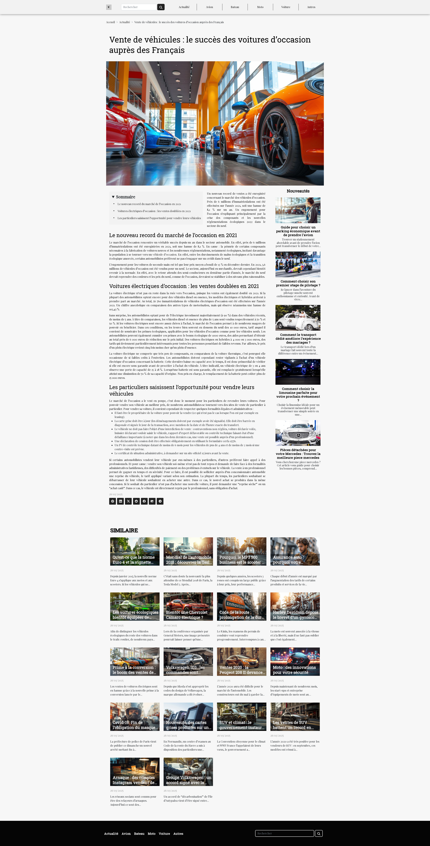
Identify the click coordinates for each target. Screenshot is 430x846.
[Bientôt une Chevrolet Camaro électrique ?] (188, 606)
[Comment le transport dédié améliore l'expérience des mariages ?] (297, 318)
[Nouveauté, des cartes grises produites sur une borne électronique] (188, 716)
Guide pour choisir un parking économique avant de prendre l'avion (298, 231)
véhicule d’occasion (165, 254)
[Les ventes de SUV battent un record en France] (295, 716)
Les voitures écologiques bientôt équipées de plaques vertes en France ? (135, 620)
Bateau (235, 7)
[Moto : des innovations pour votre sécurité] (295, 661)
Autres (311, 7)
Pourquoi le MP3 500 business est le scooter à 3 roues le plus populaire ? (242, 565)
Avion (209, 7)
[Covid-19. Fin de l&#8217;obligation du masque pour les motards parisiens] (135, 716)
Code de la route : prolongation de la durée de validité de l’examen (243, 617)
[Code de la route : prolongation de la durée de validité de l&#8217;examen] (241, 606)
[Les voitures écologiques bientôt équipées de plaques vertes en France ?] (135, 606)
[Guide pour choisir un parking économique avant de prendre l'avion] (297, 210)
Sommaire (125, 196)
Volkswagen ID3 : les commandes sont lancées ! (185, 672)
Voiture (285, 7)
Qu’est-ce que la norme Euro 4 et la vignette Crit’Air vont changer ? (134, 562)
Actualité (184, 7)
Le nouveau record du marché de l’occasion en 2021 (149, 204)
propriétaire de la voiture (146, 413)
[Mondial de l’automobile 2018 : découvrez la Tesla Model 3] (188, 551)
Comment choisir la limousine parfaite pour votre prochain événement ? (298, 394)
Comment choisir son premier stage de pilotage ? (298, 283)
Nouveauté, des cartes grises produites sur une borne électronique (188, 727)
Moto (260, 7)
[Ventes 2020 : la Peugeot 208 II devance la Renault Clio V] (241, 661)
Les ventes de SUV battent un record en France (292, 727)
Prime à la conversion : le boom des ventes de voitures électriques (134, 672)
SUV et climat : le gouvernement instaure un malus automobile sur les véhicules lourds (242, 730)
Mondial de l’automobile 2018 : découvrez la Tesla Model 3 (189, 562)
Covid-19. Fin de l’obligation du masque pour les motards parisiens (134, 730)
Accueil (110, 22)
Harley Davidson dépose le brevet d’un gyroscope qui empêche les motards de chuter (296, 620)
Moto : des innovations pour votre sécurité (294, 670)
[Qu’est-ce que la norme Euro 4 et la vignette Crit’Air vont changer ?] (135, 551)
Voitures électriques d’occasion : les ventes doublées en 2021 (154, 211)
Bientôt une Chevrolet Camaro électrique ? (186, 615)
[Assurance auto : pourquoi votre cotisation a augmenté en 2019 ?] (295, 551)
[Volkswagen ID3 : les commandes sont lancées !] (188, 661)
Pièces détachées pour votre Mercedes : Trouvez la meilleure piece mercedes (298, 454)
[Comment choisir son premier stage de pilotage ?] (297, 264)
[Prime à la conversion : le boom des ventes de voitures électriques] (135, 661)
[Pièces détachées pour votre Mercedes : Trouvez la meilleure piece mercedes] (297, 433)
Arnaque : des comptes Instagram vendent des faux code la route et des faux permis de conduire (135, 785)
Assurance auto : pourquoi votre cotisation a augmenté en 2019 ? (294, 565)
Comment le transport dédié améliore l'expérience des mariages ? (298, 338)
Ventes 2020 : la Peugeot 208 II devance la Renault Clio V (241, 672)
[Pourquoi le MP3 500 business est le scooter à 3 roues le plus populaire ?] (241, 551)
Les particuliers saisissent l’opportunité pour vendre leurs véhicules (159, 218)
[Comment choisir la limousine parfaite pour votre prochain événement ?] (297, 372)
